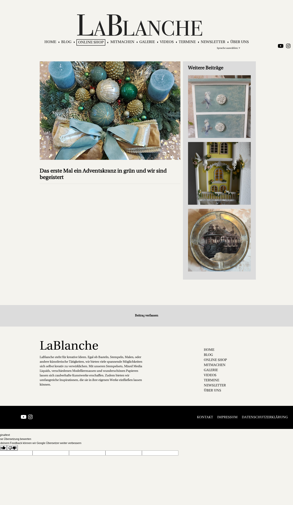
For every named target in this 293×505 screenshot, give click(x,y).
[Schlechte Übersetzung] (12, 447)
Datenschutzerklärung (265, 417)
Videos (167, 42)
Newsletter (213, 42)
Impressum (227, 417)
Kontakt (205, 417)
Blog (66, 42)
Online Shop (91, 42)
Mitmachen (122, 42)
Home (50, 42)
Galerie (147, 42)
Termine (187, 42)
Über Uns (239, 42)
